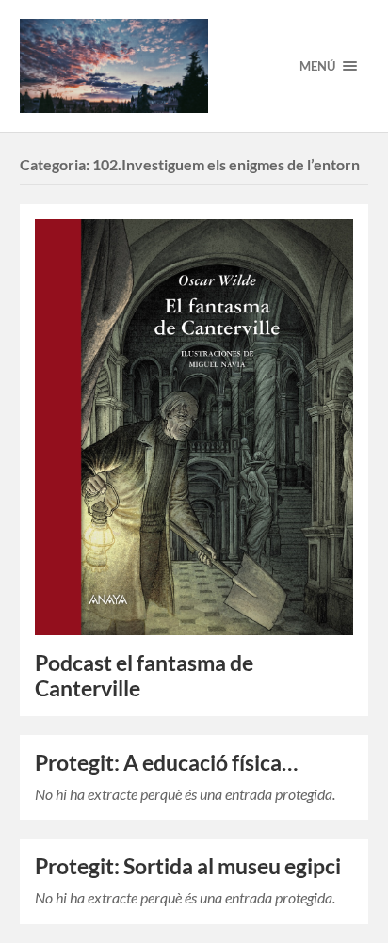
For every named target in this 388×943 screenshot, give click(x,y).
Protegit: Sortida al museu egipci (188, 866)
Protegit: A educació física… (166, 762)
